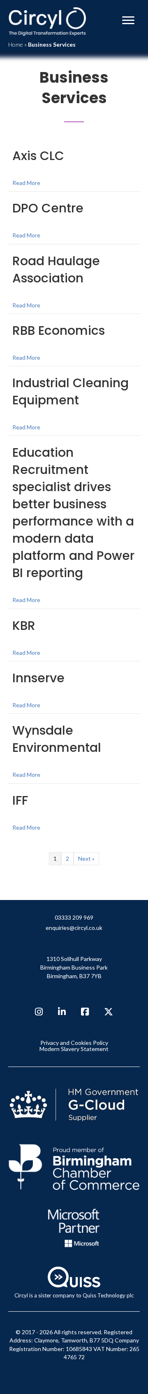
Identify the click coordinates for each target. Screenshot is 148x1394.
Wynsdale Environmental (56, 739)
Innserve (38, 678)
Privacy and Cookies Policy (74, 1043)
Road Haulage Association (56, 269)
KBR (23, 625)
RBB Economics (58, 330)
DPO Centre (47, 208)
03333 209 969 (74, 918)
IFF (20, 800)
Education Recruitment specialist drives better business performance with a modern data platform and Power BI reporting (73, 513)
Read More (26, 182)
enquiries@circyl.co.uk (74, 928)
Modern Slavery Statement (74, 1049)
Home (15, 44)
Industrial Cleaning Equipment (70, 391)
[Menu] (128, 20)
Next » (86, 858)
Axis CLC (38, 156)
